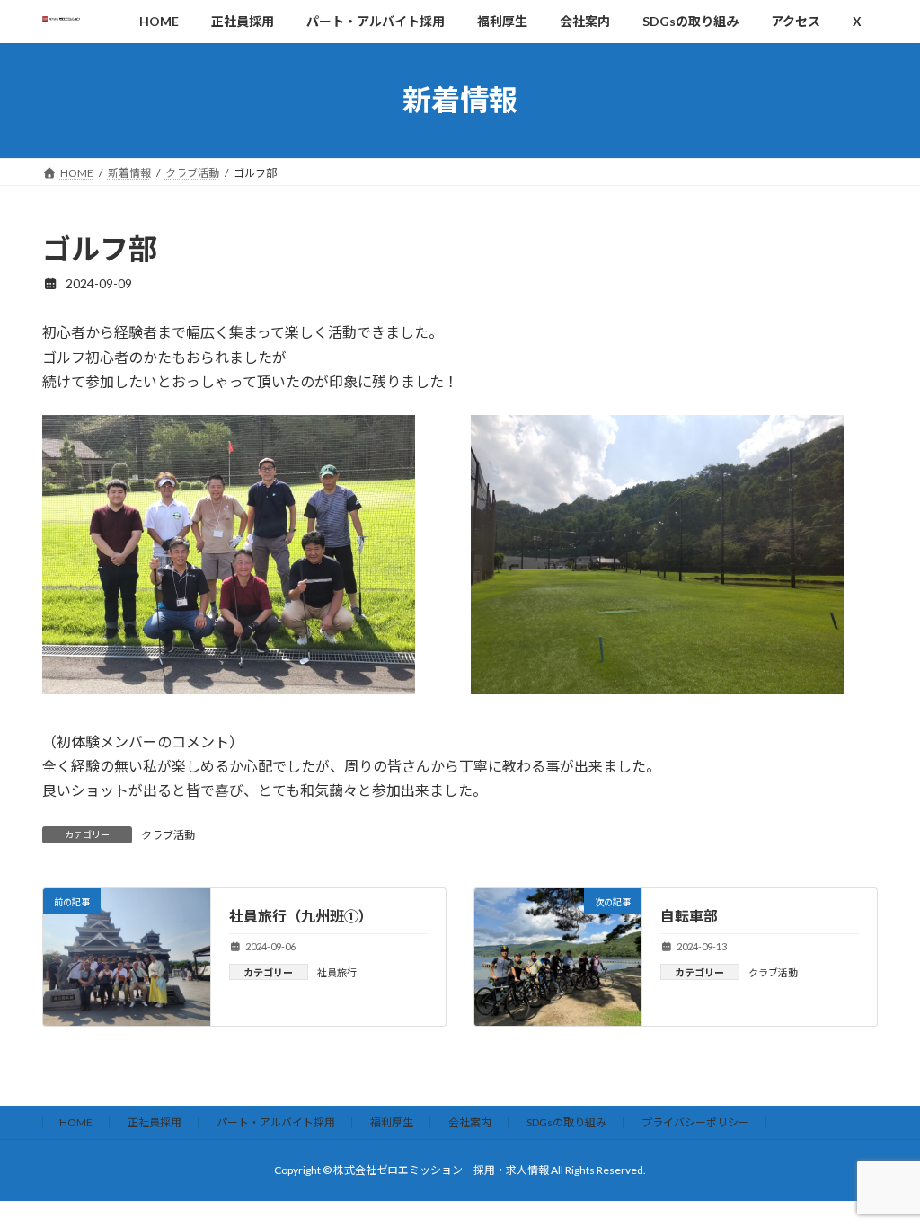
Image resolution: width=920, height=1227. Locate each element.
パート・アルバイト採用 (276, 1122)
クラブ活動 (168, 835)
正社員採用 (154, 1122)
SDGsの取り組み (566, 1122)
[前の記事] (126, 1017)
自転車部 (689, 915)
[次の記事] (557, 1017)
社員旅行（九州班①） (301, 915)
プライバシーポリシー (695, 1122)
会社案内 (469, 1122)
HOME (76, 1122)
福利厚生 (391, 1122)
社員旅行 (337, 972)
